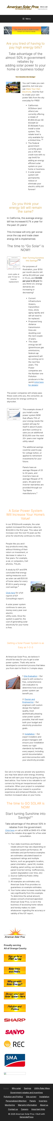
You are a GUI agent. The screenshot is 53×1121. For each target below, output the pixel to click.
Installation (30, 734)
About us (44, 1105)
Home (6, 1088)
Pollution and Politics (13, 1096)
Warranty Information (27, 1105)
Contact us (13, 1109)
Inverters (43, 1101)
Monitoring (10, 1105)
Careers (24, 1109)
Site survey (31, 1096)
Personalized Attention (16, 1101)
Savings (27, 1088)
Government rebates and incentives (26, 1092)
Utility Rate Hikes (42, 1088)
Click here (10, 593)
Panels (33, 1101)
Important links (38, 1109)
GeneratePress (26, 1117)
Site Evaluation (30, 676)
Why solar (16, 1088)
